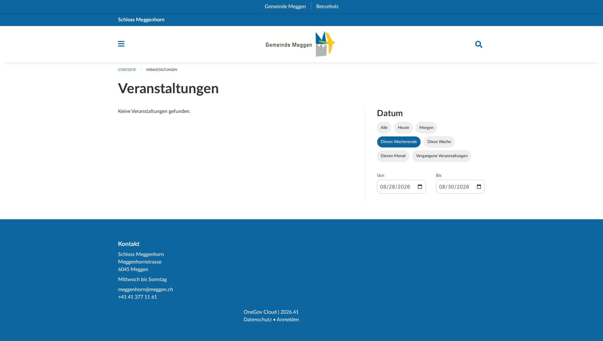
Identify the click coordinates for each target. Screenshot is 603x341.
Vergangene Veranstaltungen (442, 156)
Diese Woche (439, 142)
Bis (439, 175)
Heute (403, 128)
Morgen (426, 128)
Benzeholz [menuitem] (330, 6)
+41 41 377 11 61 (137, 297)
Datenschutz (258, 319)
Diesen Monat (393, 156)
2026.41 (289, 312)
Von (380, 175)
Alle (384, 128)
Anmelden (288, 319)
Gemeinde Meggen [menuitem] (288, 6)
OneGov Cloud (260, 312)
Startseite (127, 70)
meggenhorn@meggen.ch (145, 289)
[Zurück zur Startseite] (301, 44)
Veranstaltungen (161, 70)
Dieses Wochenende (399, 142)
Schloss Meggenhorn (141, 19)
